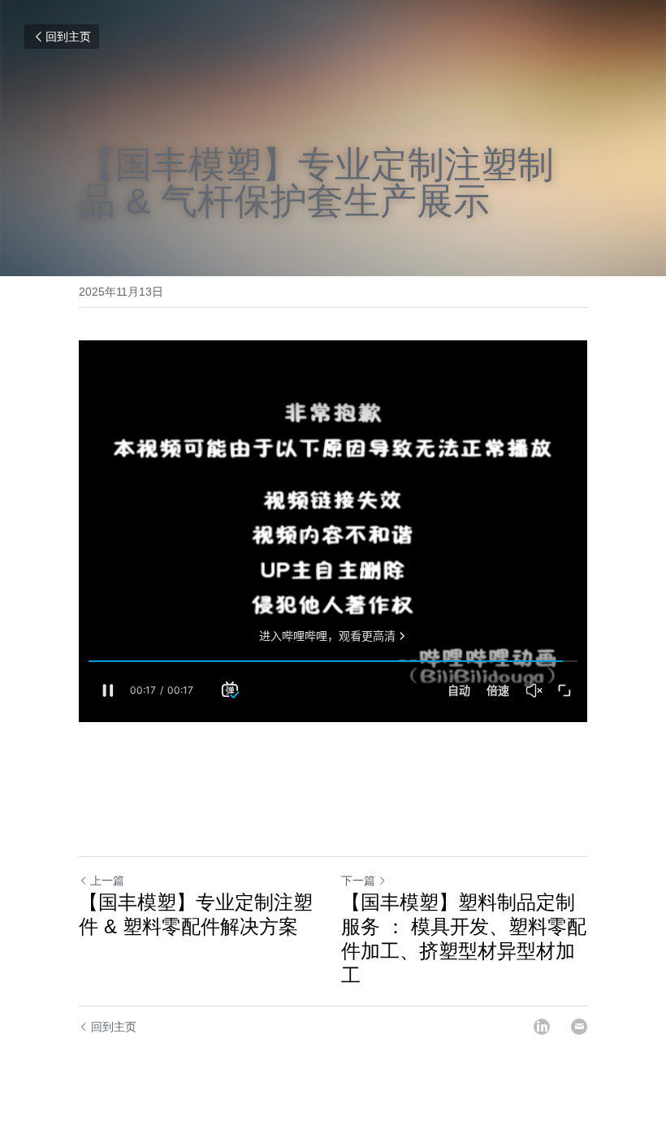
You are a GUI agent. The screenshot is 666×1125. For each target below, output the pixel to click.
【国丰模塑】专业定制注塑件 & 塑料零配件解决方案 (196, 914)
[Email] (579, 1027)
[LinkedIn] (542, 1027)
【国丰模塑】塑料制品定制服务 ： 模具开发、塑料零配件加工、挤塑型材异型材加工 (463, 938)
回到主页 (68, 36)
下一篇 (358, 880)
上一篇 (107, 880)
